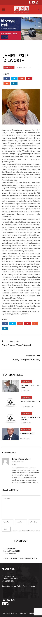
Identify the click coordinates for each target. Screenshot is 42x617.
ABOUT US (6, 614)
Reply (14, 464)
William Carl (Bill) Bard (30, 386)
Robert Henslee (27, 433)
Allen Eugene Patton (30, 401)
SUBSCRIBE (23, 614)
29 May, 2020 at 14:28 (17, 462)
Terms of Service (30, 558)
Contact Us (8, 558)
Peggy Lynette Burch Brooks (30, 418)
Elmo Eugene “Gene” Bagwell (17, 345)
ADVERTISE (14, 614)
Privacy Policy (18, 558)
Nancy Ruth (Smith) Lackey (26, 359)
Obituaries (9, 67)
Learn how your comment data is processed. (18, 533)
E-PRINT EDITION (33, 614)
